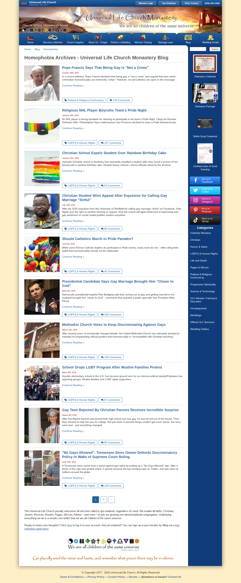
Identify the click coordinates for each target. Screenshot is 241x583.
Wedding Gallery (199, 329)
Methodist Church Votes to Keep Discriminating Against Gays (114, 325)
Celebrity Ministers (200, 233)
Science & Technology (202, 291)
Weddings (195, 315)
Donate (133, 576)
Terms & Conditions (72, 576)
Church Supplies (75, 42)
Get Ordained (169, 3)
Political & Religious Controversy (201, 276)
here (69, 525)
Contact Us (174, 576)
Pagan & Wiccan (199, 267)
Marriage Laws (165, 42)
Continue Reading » (73, 85)
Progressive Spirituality (203, 284)
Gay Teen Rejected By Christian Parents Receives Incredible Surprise (120, 410)
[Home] (120, 20)
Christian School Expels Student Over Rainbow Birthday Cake (114, 153)
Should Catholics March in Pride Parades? (97, 239)
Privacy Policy (96, 576)
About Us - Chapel (98, 42)
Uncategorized (198, 308)
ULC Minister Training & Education (203, 300)
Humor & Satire (198, 246)
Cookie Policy (116, 576)
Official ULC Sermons (202, 322)
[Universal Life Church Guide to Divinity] (103, 546)
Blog (188, 42)
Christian (195, 239)
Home (30, 42)
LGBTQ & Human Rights (204, 253)
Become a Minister (52, 42)
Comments (121, 100)
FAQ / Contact (192, 3)
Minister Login (146, 3)
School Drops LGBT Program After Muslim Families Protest (112, 367)
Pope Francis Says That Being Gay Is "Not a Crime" (105, 68)
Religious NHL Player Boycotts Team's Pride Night (104, 110)
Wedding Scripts (210, 42)
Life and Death (198, 260)
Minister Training (143, 42)
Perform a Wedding (120, 42)
